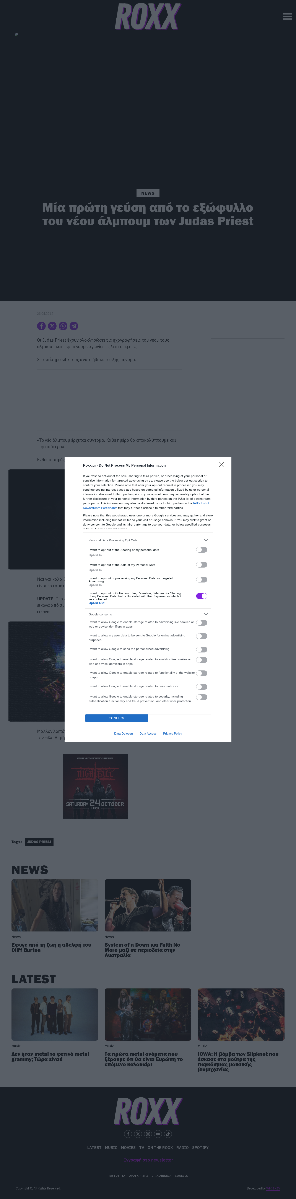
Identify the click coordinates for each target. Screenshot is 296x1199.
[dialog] (148, 599)
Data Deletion (123, 733)
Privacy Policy (172, 733)
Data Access (148, 733)
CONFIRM (117, 718)
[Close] (223, 466)
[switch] (201, 550)
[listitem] (148, 540)
